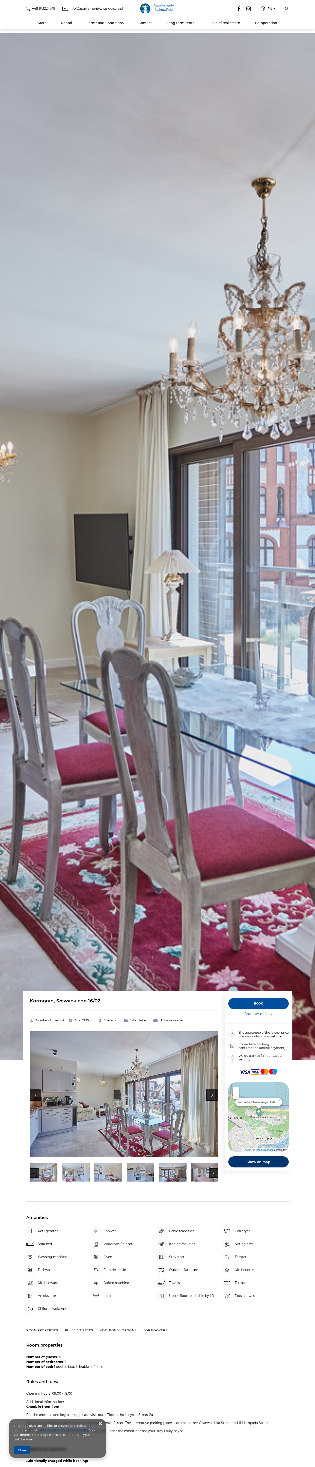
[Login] (286, 8)
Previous (35, 1095)
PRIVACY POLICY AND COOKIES (64, 1430)
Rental (66, 23)
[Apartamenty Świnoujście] (157, 8)
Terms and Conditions (105, 23)
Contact (145, 23)
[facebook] (239, 8)
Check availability (258, 1014)
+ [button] (236, 1089)
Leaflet (247, 1150)
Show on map (258, 1162)
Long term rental (181, 23)
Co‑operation (266, 23)
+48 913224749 (43, 8)
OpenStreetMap (264, 1150)
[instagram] (248, 8)
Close (22, 1450)
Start (42, 23)
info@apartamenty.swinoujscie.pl (96, 8)
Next (212, 1095)
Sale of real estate (225, 23)
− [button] (236, 1095)
